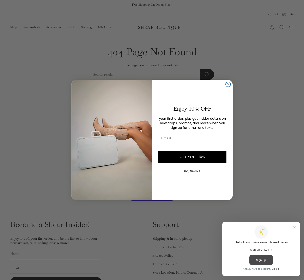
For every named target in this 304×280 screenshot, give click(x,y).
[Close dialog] (228, 84)
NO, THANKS (192, 171)
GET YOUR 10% (192, 156)
